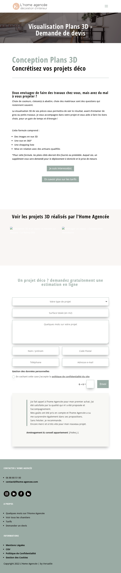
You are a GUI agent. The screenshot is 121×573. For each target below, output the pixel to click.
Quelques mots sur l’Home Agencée (25, 513)
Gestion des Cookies (17, 557)
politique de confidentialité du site (70, 376)
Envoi (103, 384)
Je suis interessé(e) (60, 168)
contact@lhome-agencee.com (22, 481)
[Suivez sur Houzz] (28, 494)
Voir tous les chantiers (18, 517)
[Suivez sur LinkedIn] (14, 494)
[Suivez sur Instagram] (7, 494)
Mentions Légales (15, 545)
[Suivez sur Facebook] (21, 494)
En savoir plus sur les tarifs (60, 179)
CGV (8, 549)
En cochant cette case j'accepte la (52, 376)
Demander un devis (16, 525)
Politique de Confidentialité (21, 553)
